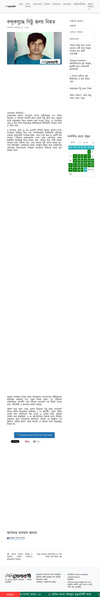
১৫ (89, 160)
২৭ (82, 169)
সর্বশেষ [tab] (73, 26)
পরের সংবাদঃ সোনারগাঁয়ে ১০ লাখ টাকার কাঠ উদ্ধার (49, 555)
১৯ (79, 165)
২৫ (75, 169)
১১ (75, 160)
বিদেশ (47, 4)
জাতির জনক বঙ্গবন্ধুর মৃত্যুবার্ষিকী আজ (66, 594)
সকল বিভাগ (91, 5)
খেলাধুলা (67, 4)
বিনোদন (56, 4)
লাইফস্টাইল (79, 4)
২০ (82, 165)
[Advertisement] (34, 89)
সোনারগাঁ (37, 4)
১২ (79, 160)
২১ (85, 165)
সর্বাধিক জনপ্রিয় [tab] (76, 21)
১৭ (70, 165)
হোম (21, 4)
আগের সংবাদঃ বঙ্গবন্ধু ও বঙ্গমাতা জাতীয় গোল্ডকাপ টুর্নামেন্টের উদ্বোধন (19, 557)
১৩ (82, 160)
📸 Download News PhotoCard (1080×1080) (34, 435)
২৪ (70, 169)
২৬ (79, 169)
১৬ (93, 160)
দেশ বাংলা (28, 5)
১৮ (75, 165)
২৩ (92, 165)
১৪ (85, 160)
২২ (89, 165)
